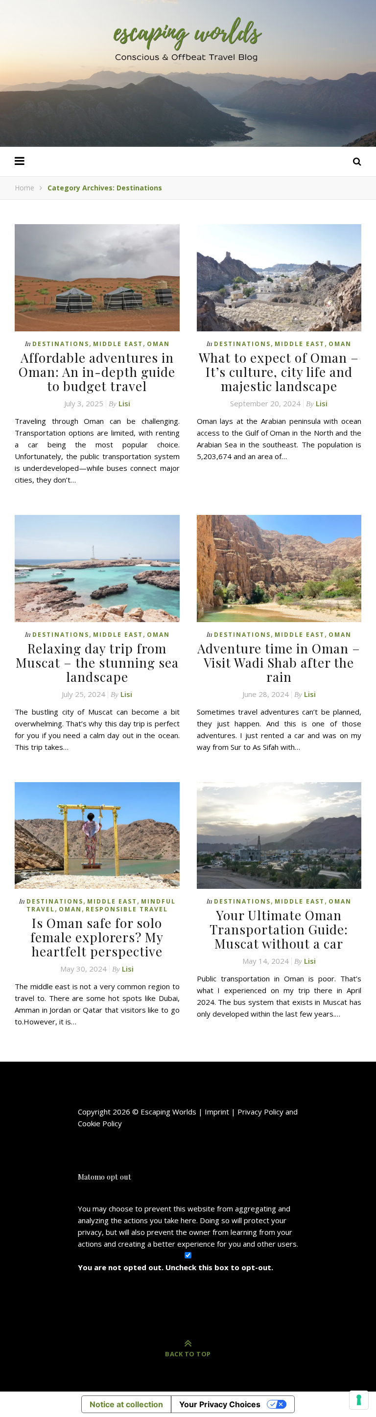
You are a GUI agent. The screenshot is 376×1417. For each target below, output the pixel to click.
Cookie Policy (100, 1123)
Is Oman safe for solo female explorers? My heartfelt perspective (97, 937)
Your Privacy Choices (219, 1404)
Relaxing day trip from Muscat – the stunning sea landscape (97, 662)
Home (24, 187)
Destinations (60, 344)
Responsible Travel (127, 909)
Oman (158, 344)
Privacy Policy (260, 1111)
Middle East (118, 344)
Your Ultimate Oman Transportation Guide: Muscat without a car (279, 929)
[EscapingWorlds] (188, 38)
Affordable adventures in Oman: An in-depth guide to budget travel (97, 372)
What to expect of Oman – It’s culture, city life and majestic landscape (279, 372)
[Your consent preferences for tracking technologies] (359, 1400)
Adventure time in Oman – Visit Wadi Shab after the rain (278, 662)
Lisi (124, 403)
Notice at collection (126, 1404)
